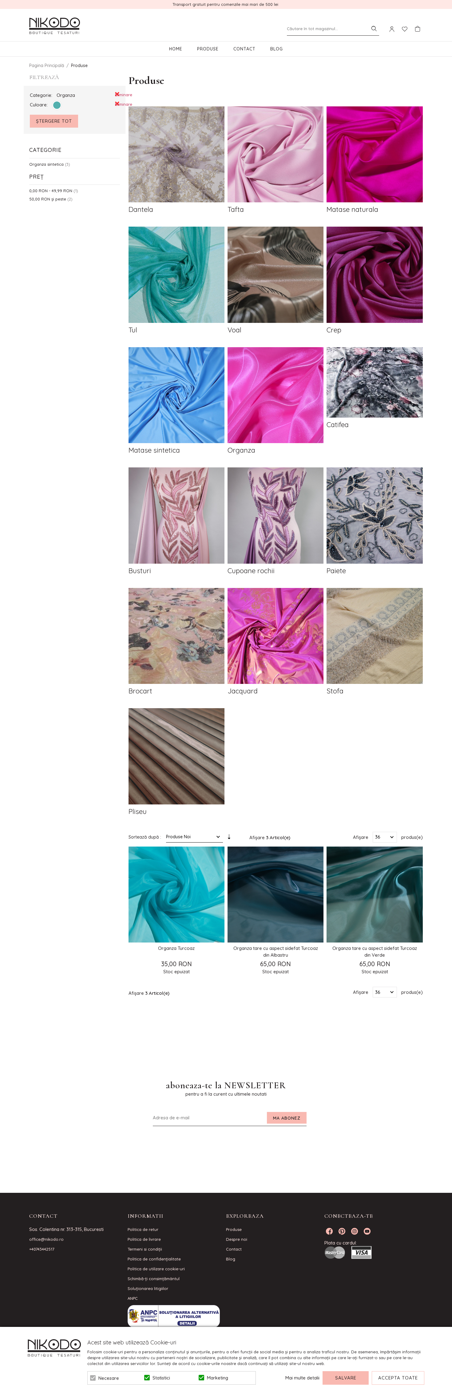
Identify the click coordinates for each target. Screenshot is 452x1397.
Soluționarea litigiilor (148, 1288)
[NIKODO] (54, 26)
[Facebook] (329, 1231)
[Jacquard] (275, 637)
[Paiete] (374, 516)
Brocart (140, 690)
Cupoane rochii (251, 570)
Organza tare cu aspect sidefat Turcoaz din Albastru (275, 951)
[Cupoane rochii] (275, 516)
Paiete (336, 570)
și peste (47, 198)
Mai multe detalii (302, 1378)
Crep (334, 329)
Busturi (140, 570)
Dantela (141, 209)
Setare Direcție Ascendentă (229, 838)
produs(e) (412, 837)
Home (175, 49)
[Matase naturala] (374, 155)
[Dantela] (176, 155)
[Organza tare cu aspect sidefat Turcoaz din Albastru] (275, 895)
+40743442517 (41, 1249)
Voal (234, 329)
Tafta (236, 209)
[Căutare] (374, 29)
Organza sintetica (46, 164)
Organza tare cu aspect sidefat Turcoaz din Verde (374, 951)
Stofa (335, 690)
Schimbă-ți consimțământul (154, 1278)
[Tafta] (275, 155)
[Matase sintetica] (176, 396)
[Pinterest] (342, 1231)
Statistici (161, 1378)
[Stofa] (374, 637)
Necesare (108, 1378)
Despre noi (236, 1239)
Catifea (338, 424)
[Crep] (374, 275)
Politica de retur (143, 1229)
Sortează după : (145, 837)
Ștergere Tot (54, 121)
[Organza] (275, 396)
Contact (244, 49)
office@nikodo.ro (46, 1239)
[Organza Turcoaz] (176, 895)
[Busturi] (176, 516)
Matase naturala (352, 209)
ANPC (133, 1298)
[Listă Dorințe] (404, 29)
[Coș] (417, 29)
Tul (133, 329)
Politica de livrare (144, 1239)
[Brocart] (176, 637)
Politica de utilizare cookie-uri (156, 1268)
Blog (276, 49)
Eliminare (117, 94)
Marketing (217, 1378)
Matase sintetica (154, 450)
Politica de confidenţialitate (154, 1258)
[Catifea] (374, 383)
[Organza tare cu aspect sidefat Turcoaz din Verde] (374, 895)
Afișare (360, 837)
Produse (208, 49)
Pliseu (138, 811)
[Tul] (176, 275)
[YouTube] (367, 1231)
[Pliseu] (176, 757)
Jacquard (243, 690)
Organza (241, 450)
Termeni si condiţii (145, 1249)
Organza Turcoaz (176, 948)
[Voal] (275, 275)
